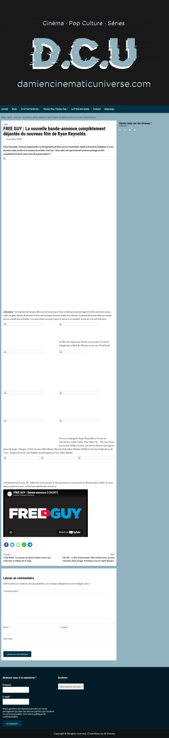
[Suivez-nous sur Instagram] (136, 131)
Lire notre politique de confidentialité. (24, 715)
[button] (6, 544)
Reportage (109, 109)
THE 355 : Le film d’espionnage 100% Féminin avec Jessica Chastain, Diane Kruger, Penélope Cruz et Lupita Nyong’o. (88, 557)
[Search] (166, 109)
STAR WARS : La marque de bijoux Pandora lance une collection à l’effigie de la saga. (27, 557)
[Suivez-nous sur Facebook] (121, 131)
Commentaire (11, 591)
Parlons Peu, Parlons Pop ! (55, 109)
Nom (6, 627)
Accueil (4, 109)
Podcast (97, 109)
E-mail (64, 627)
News (14, 109)
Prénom (7, 685)
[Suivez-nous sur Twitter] (126, 131)
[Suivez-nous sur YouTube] (131, 131)
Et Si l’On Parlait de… (30, 109)
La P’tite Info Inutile (80, 109)
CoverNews (94, 733)
